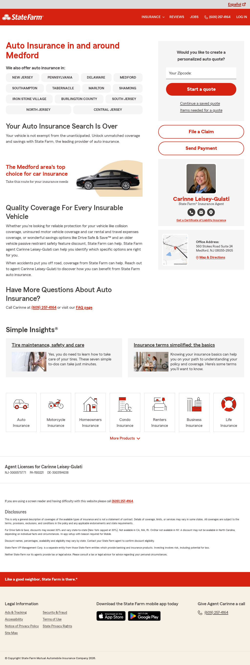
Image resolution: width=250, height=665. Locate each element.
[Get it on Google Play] (144, 616)
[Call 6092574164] (191, 212)
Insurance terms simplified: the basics (174, 345)
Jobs (194, 17)
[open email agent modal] (201, 212)
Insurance (151, 17)
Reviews (176, 17)
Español (234, 4)
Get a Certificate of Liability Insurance (201, 220)
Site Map (11, 633)
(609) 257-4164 (219, 17)
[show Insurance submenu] (163, 17)
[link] (23, 17)
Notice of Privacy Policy (22, 626)
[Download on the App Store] (111, 616)
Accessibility (14, 619)
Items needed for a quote (201, 110)
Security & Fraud (55, 612)
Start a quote (201, 89)
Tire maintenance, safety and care (48, 345)
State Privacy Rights (57, 626)
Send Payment (201, 148)
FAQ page (84, 307)
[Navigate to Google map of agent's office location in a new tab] (211, 212)
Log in (241, 17)
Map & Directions (212, 257)
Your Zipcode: (180, 73)
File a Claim (201, 131)
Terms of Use (52, 619)
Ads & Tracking (16, 612)
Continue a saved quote (200, 103)
